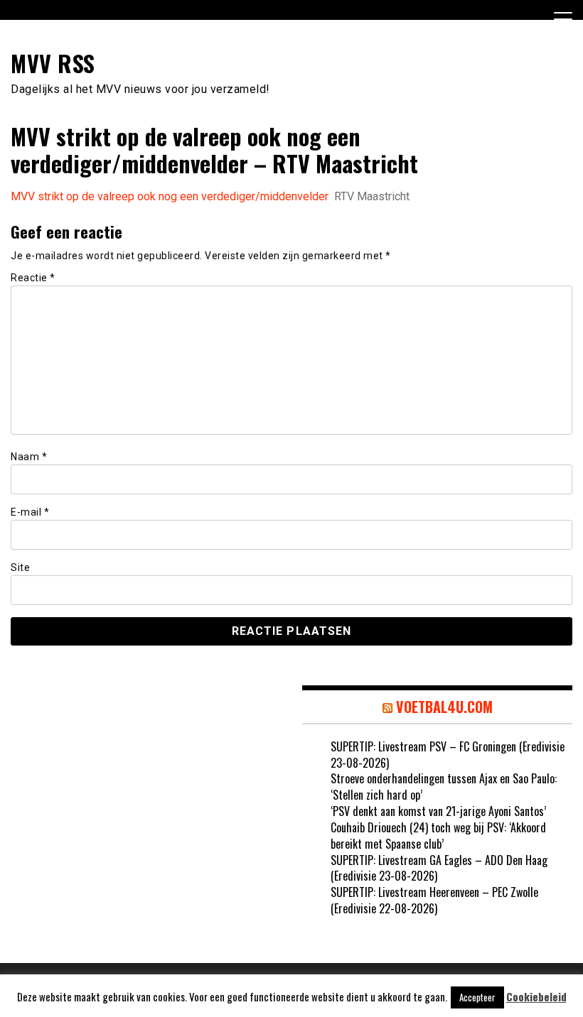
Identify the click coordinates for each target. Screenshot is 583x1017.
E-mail (30, 512)
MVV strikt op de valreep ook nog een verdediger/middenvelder (169, 196)
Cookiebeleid (536, 996)
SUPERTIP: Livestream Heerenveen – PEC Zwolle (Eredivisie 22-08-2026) (434, 900)
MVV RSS (53, 63)
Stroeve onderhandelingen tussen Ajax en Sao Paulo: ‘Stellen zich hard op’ (444, 786)
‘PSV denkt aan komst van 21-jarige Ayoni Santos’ (438, 811)
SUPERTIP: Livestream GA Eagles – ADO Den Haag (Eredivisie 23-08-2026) (439, 868)
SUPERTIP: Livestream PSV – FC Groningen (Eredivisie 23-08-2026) (448, 754)
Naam (29, 456)
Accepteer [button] (477, 997)
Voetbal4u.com (444, 706)
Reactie (33, 277)
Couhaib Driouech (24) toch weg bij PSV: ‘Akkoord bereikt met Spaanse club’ (438, 835)
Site (20, 567)
